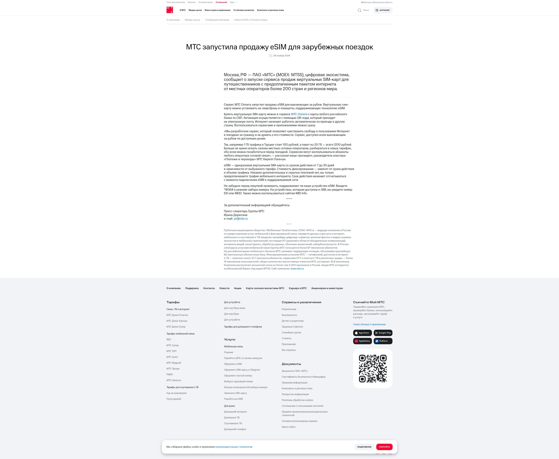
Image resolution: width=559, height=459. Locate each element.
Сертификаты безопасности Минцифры (304, 377)
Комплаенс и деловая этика (297, 388)
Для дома (229, 406)
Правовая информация (294, 382)
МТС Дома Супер (176, 327)
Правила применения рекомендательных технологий (305, 413)
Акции (237, 288)
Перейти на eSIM (233, 399)
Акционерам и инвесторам (327, 288)
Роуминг (228, 352)
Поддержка (192, 288)
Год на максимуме (177, 393)
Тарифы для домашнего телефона (243, 327)
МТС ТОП (171, 351)
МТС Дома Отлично (177, 315)
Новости (224, 288)
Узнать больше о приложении (369, 324)
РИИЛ (170, 374)
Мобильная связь (233, 346)
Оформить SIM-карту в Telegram (242, 370)
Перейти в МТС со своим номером (243, 358)
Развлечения (289, 309)
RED (169, 339)
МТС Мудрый (174, 363)
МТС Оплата (299, 114)
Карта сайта (288, 427)
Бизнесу (192, 2)
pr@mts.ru (241, 219)
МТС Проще (173, 368)
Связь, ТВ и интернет (178, 309)
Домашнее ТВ (231, 417)
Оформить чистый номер (238, 375)
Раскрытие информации (295, 394)
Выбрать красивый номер (238, 381)
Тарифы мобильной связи (180, 334)
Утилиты (286, 338)
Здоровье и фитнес (292, 327)
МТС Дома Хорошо (177, 321)
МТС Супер (173, 345)
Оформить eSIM (233, 364)
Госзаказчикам (206, 2)
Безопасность (289, 315)
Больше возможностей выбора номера (245, 387)
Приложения (289, 344)
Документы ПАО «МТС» (295, 371)
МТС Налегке (174, 380)
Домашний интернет (235, 412)
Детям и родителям (293, 321)
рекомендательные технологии (234, 447)
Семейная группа (291, 332)
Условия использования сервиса (299, 421)
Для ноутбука (231, 314)
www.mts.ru (297, 268)
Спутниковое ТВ (233, 423)
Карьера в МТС (298, 288)
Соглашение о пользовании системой (302, 406)
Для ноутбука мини (234, 308)
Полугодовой (174, 399)
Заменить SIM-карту (235, 393)
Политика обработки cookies (297, 400)
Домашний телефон (235, 429)
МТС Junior (172, 357)
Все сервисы (289, 350)
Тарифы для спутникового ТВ (182, 387)
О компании (221, 2)
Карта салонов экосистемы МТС (265, 288)
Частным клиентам (176, 2)
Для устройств (232, 302)
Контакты (209, 288)
